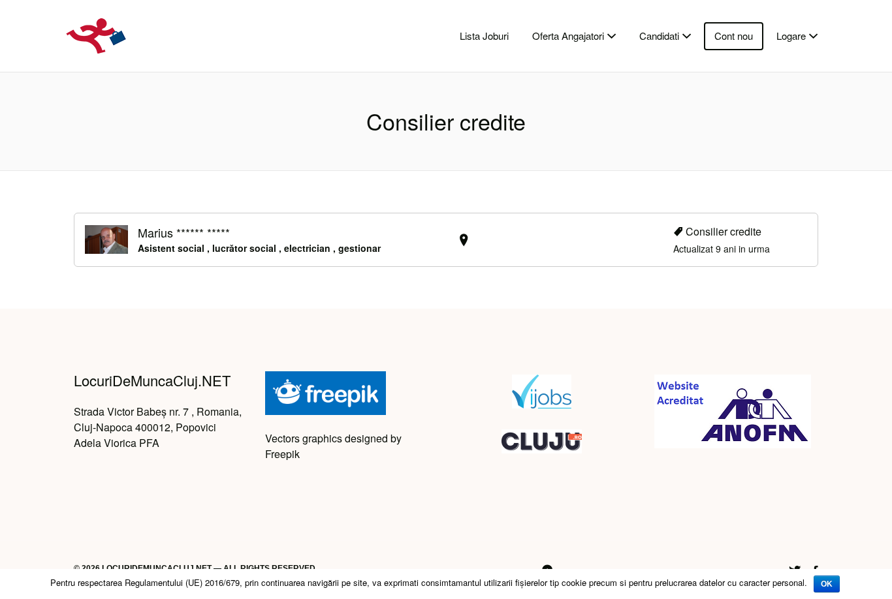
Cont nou (733, 35)
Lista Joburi (484, 35)
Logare (791, 35)
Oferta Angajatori (568, 35)
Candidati (659, 35)
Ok (827, 584)
